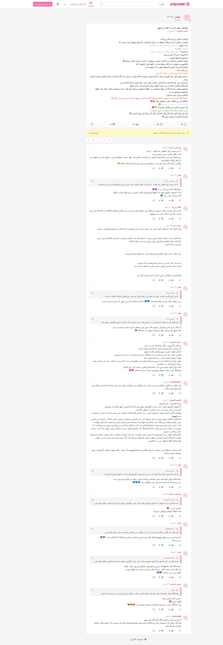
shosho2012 (176, 382)
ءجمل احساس (175, 342)
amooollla (176, 616)
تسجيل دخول (94, 133)
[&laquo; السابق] (109, 140)
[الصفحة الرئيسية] (180, 4)
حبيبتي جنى (177, 225)
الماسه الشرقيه (175, 400)
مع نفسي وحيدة (175, 147)
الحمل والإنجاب (182, 31)
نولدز (179, 175)
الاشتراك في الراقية (78, 4)
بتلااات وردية (176, 207)
